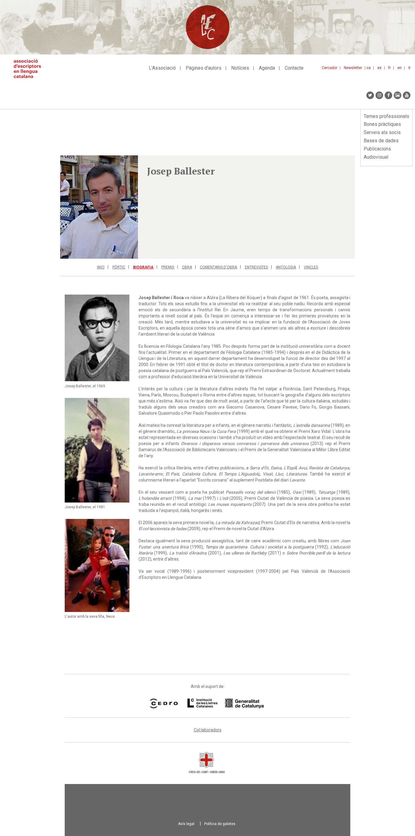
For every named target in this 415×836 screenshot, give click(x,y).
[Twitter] (370, 95)
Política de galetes (219, 824)
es (379, 68)
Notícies (240, 68)
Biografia (143, 267)
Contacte (294, 68)
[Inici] (30, 68)
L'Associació (162, 68)
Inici (101, 267)
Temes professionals (386, 116)
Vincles (311, 267)
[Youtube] (406, 95)
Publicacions (377, 149)
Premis (167, 267)
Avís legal (186, 824)
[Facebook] (388, 95)
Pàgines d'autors (203, 68)
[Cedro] (163, 703)
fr (389, 68)
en (399, 68)
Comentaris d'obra (218, 267)
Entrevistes (256, 267)
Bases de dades (381, 140)
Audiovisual (376, 157)
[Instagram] (379, 95)
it (409, 68)
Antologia (286, 267)
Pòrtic (118, 267)
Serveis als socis (382, 132)
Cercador (329, 68)
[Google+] (397, 95)
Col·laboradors (207, 729)
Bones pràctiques (382, 124)
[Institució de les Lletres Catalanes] (225, 703)
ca (368, 68)
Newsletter (353, 68)
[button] (99, 207)
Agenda (267, 68)
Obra (187, 267)
